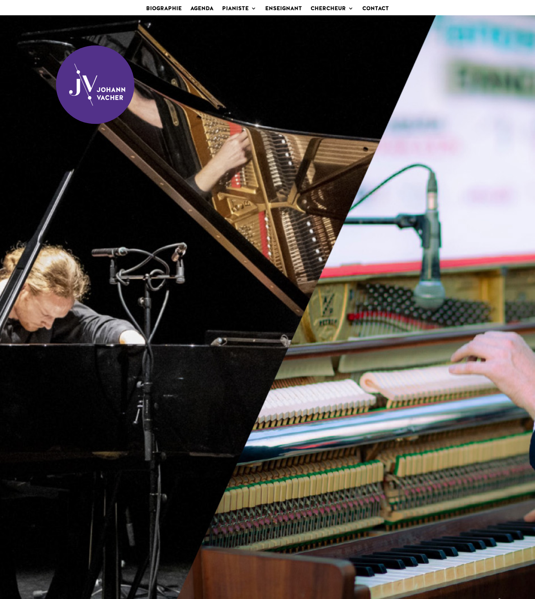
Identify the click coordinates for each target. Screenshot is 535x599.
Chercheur (328, 8)
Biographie (164, 8)
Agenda (201, 8)
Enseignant (283, 8)
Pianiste (235, 8)
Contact (375, 8)
